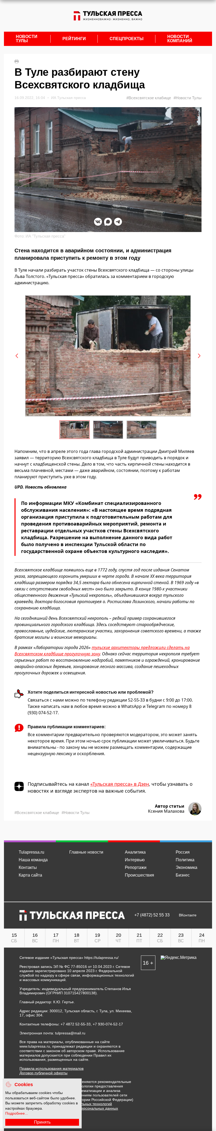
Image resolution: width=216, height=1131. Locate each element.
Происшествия (139, 875)
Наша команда (33, 860)
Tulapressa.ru (31, 852)
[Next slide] (199, 355)
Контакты (28, 867)
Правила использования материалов (51, 1068)
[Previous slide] (17, 355)
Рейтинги (74, 39)
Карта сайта (30, 875)
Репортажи (135, 867)
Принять (42, 1122)
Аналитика (135, 852)
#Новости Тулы (188, 98)
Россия (183, 852)
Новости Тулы (26, 39)
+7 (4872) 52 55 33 (152, 915)
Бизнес (183, 875)
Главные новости (86, 852)
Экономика (186, 867)
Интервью (135, 860)
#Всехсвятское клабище (148, 98)
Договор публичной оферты (43, 1073)
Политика (185, 860)
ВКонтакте (188, 915)
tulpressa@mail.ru (70, 1033)
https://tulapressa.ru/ (101, 957)
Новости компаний (179, 39)
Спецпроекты (127, 39)
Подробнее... (16, 1113)
